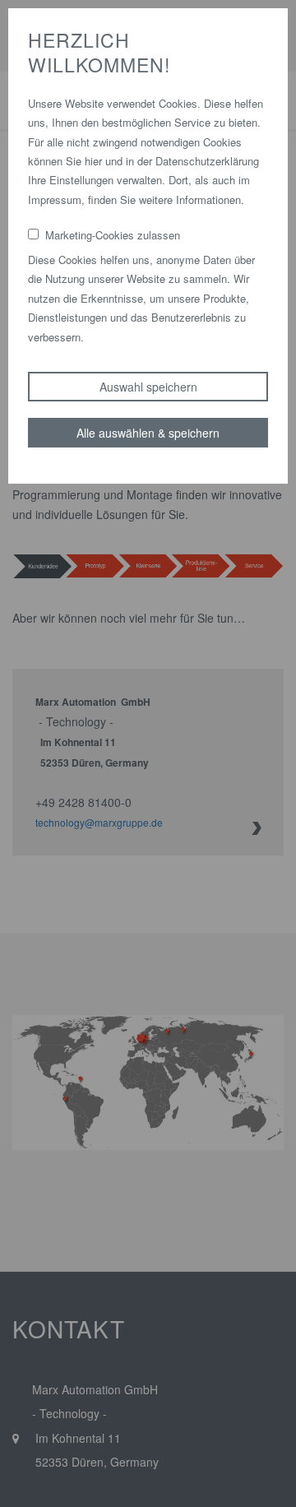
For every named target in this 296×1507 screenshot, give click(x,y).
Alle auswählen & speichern (148, 432)
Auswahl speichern (148, 386)
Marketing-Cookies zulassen (112, 235)
